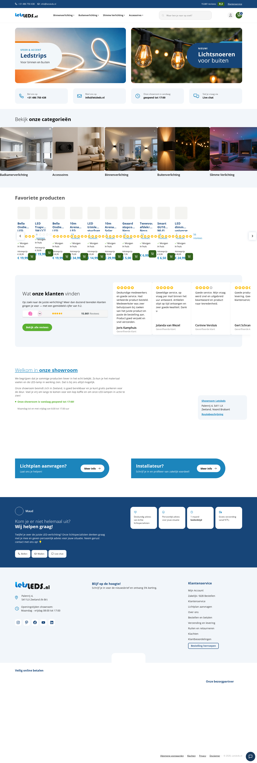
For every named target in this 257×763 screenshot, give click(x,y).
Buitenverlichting (87, 15)
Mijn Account (196, 590)
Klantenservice (235, 3)
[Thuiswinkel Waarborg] (41, 744)
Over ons (193, 612)
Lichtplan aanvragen (200, 606)
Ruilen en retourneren (201, 628)
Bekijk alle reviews (37, 327)
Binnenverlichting (63, 15)
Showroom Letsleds (214, 400)
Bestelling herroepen (203, 645)
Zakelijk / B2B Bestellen (201, 595)
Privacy (202, 755)
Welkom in (46, 370)
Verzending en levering (201, 623)
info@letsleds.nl (48, 3)
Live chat (208, 97)
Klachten (193, 633)
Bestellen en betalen (200, 617)
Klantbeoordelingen (199, 639)
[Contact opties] (250, 756)
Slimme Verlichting (113, 15)
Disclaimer (215, 755)
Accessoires (135, 15)
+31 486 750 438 (26, 3)
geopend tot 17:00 (154, 97)
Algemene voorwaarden (172, 755)
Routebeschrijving (212, 414)
